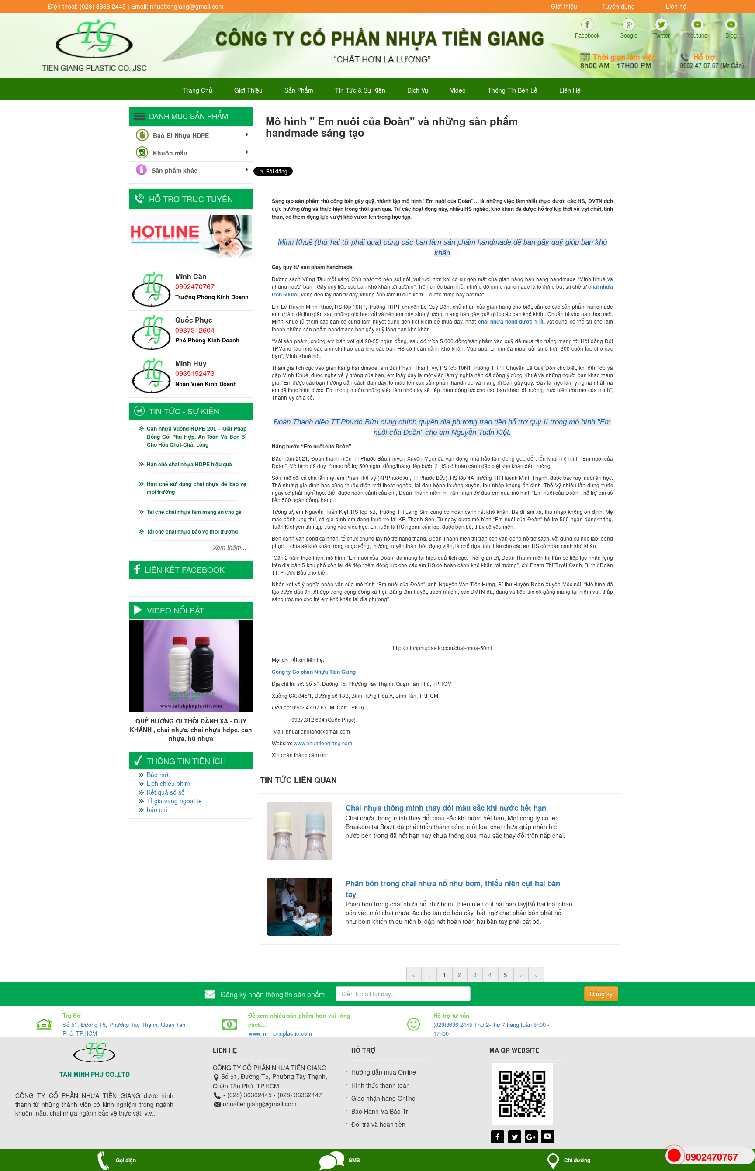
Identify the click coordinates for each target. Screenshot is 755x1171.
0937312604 (195, 330)
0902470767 (195, 286)
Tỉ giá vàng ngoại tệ (174, 800)
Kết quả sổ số (166, 792)
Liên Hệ (570, 90)
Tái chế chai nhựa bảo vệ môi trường (192, 531)
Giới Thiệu (248, 90)
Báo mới (158, 774)
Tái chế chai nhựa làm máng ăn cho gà (194, 512)
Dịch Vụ (417, 90)
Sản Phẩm (298, 90)
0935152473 (195, 373)
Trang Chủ (197, 90)
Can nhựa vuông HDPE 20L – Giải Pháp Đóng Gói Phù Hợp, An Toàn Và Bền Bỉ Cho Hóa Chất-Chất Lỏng (196, 436)
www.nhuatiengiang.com (323, 743)
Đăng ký (601, 993)
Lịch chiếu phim (168, 783)
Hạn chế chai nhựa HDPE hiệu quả (189, 464)
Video (458, 90)
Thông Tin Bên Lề (512, 90)
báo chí (157, 809)
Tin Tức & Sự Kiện (360, 90)
